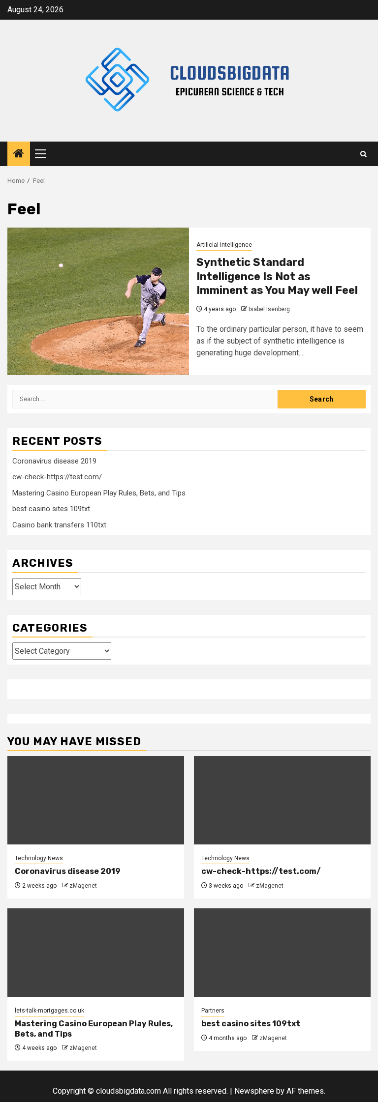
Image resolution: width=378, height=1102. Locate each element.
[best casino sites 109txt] (282, 952)
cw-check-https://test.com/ (57, 476)
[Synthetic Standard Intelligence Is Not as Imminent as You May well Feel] (98, 301)
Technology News (39, 858)
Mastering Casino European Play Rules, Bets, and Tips (99, 493)
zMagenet (83, 885)
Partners (212, 1010)
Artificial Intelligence (224, 244)
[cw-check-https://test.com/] (282, 800)
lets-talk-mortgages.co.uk (49, 1010)
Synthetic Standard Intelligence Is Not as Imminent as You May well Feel (277, 276)
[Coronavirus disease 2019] (95, 800)
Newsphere (254, 1091)
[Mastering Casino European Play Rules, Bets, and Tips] (95, 952)
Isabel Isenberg (269, 309)
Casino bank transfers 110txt (59, 525)
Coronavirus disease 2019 (54, 461)
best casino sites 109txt (51, 508)
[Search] (363, 154)
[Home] (18, 154)
